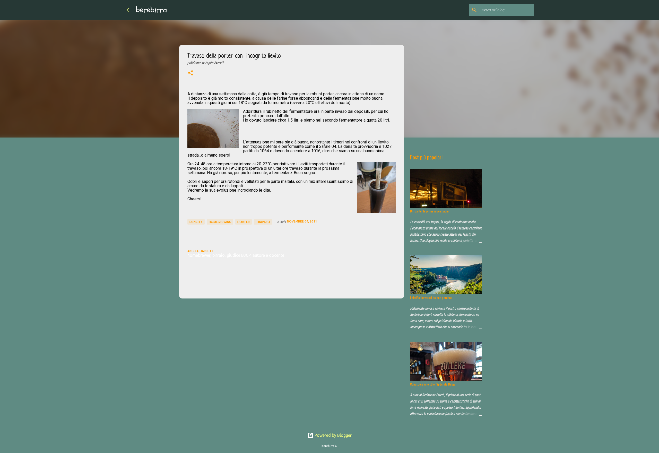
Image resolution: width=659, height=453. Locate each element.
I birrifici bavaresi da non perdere (431, 297)
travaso (263, 222)
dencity (196, 222)
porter (243, 222)
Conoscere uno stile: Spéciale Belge (432, 384)
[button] (190, 73)
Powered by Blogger (333, 435)
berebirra (151, 9)
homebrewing (220, 222)
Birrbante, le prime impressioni (429, 211)
